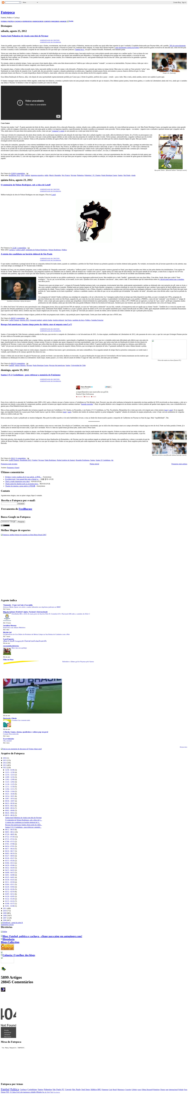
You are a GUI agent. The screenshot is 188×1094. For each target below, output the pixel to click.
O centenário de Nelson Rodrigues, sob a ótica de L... (23, 820)
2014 (5, 763)
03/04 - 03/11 (9, 884)
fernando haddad (36, 320)
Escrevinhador (8, 739)
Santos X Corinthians (103, 460)
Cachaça (12, 250)
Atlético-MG (95, 1089)
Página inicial (94, 464)
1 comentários (21, 248)
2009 (5, 913)
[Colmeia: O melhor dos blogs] (18, 955)
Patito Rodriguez (50, 460)
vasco (139, 1090)
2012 (5, 767)
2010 (5, 911)
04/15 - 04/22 (9, 870)
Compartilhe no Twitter (50, 40)
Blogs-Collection (10, 942)
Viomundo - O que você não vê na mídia (18, 605)
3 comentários (20, 318)
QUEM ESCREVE (38, 21)
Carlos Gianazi (14, 320)
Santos (120, 175)
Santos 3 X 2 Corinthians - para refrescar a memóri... (23, 827)
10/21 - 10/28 (9, 794)
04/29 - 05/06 (9, 865)
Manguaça (121, 1090)
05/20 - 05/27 (9, 858)
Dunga (162, 1090)
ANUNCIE (63, 21)
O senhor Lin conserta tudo (21, 720)
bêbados (39, 1092)
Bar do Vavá (46, 1092)
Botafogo (156, 1090)
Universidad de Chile (78, 365)
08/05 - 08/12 (9, 832)
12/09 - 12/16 (9, 777)
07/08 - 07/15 (9, 841)
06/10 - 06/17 (9, 851)
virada (133, 175)
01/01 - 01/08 (9, 906)
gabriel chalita (47, 320)
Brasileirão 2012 (14, 175)
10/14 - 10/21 (9, 796)
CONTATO (47, 21)
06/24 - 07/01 (9, 846)
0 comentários (20, 173)
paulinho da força (78, 320)
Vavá (51, 1092)
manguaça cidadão (29, 1092)
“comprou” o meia (57, 131)
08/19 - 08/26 (9, 815)
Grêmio (134, 1090)
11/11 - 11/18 (9, 787)
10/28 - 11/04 (9, 791)
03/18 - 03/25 (9, 880)
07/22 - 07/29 (9, 837)
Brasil (115, 1090)
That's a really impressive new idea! (17, 481)
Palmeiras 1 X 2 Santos (93, 175)
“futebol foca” (79, 49)
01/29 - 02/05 (9, 896)
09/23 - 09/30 (9, 803)
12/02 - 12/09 (9, 779)
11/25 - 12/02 (9, 782)
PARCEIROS (55, 21)
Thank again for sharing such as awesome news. (21, 484)
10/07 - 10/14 (9, 798)
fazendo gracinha (87, 404)
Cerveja (68, 1089)
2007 (5, 918)
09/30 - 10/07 (9, 801)
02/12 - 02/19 (9, 892)
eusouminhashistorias (11, 646)
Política (64, 250)
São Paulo (126, 175)
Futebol (27, 175)
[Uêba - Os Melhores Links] (7, 949)
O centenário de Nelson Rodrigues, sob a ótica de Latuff (25, 185)
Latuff (53, 195)
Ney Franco (66, 175)
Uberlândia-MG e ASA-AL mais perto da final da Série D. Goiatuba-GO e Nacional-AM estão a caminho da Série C (51, 614)
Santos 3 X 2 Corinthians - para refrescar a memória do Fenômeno (30, 375)
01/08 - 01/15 (9, 903)
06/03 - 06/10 (9, 853)
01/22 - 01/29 (9, 899)
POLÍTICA (11, 21)
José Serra (68, 320)
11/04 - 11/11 (9, 789)
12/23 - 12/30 (9, 772)
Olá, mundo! (7, 741)
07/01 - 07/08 (9, 844)
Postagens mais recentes (9, 464)
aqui (166, 410)
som (167, 1090)
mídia (46, 175)
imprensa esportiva (37, 175)
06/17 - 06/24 (9, 849)
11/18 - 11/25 (9, 784)
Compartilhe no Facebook (50, 42)
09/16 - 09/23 (9, 806)
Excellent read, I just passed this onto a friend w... (22, 479)
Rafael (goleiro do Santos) (66, 460)
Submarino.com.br (7, 925)
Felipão (180, 1090)
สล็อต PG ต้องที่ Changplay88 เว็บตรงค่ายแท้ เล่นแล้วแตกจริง (24, 641)
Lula (110, 1090)
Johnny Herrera (20, 365)
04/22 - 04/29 (9, 868)
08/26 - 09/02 (9, 813)
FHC (7, 1092)
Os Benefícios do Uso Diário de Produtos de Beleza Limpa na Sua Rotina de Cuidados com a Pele (36, 634)
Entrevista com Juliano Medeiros (14, 627)
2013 (5, 765)
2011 (5, 908)
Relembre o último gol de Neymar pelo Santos (78, 661)
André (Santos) (14, 460)
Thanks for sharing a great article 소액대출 (20, 486)
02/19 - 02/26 (9, 889)
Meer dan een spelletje (19, 648)
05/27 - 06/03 (9, 856)
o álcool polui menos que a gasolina (171, 279)
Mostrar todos (183, 747)
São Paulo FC (58, 1089)
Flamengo (105, 1090)
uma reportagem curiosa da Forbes (127, 47)
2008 (5, 915)
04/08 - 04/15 (9, 872)
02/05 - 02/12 (9, 894)
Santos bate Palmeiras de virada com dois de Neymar (24, 36)
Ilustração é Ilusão (10, 718)
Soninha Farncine (97, 320)
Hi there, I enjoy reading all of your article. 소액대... (23, 477)
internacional (173, 1090)
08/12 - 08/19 (9, 830)
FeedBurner (25, 508)
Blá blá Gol (7, 632)
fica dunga (57, 1092)
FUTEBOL (4, 21)
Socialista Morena (9, 625)
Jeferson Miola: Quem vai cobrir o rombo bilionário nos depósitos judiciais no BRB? (32, 607)
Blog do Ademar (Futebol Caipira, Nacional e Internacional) (25, 612)
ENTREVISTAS (27, 21)
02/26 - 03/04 (9, 887)
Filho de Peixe (8, 660)
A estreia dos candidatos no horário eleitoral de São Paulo (26, 254)
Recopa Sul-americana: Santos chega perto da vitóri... (23, 825)
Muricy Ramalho (55, 175)
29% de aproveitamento (177, 46)
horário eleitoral (58, 320)
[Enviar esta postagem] (26, 173)
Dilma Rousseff (147, 1090)
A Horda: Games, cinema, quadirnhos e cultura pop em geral (25, 732)
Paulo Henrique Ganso (109, 175)
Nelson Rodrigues (54, 250)
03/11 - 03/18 (9, 882)
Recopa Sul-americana (57, 365)
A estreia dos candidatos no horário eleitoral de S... (22, 822)
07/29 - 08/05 (9, 834)
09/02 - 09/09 (9, 810)
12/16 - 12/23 (9, 775)
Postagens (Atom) (13, 468)
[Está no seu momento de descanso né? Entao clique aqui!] (21, 749)
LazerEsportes (8, 639)
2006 (5, 920)
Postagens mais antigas (179, 464)
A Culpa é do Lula (16, 1092)
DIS (22, 175)
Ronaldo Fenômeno (82, 460)
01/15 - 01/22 (9, 901)
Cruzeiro (128, 1090)
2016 (5, 758)
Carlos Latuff (20, 250)
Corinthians (32, 1089)
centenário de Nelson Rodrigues (37, 250)
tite (112, 460)
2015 (5, 760)
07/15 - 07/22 (9, 839)
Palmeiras (80, 175)
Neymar (73, 175)
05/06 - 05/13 (9, 863)
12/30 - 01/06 (9, 770)
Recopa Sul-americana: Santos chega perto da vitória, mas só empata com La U (36, 324)
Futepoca (8, 12)
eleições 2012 (24, 320)
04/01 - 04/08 (9, 875)
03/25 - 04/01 (9, 877)
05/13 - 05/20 (9, 861)
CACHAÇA (18, 21)
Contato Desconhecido (11, 734)
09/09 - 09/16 (9, 808)
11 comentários (20, 458)
